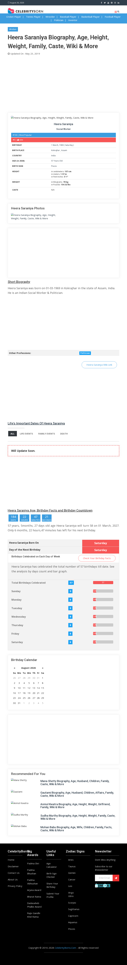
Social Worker (63, 129)
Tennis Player (33, 16)
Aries (71, 859)
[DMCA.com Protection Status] (102, 885)
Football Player (113, 16)
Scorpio (72, 902)
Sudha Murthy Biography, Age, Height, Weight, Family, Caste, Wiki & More (77, 817)
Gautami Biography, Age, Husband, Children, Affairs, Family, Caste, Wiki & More (77, 794)
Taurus (72, 866)
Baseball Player (68, 16)
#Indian (12, 29)
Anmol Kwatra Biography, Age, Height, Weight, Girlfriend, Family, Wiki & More (75, 806)
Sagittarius (73, 909)
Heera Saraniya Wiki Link (99, 364)
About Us (13, 879)
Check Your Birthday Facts (97, 558)
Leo (70, 885)
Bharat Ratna (34, 896)
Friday (15, 633)
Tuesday (16, 608)
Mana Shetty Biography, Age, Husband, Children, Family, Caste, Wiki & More (74, 782)
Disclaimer (13, 866)
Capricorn (73, 915)
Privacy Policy (15, 885)
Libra (70, 896)
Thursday (17, 625)
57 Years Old (57, 160)
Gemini (71, 872)
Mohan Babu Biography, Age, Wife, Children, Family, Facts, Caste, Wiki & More (76, 829)
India (53, 155)
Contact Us (14, 872)
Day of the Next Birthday (24, 549)
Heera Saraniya (63, 124)
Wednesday (18, 616)
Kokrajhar (55, 150)
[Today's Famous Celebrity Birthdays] (25, 11)
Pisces (54, 166)
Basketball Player (90, 16)
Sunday (15, 591)
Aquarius (72, 922)
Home (11, 859)
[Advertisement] (63, 83)
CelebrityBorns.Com (65, 947)
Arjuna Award (34, 890)
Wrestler (50, 16)
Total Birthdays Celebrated (28, 582)
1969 (61, 145)
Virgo (71, 892)
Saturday (69, 145)
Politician (58, 20)
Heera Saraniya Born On (24, 542)
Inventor (72, 20)
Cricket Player (13, 16)
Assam (64, 150)
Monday (16, 599)
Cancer (71, 879)
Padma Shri (33, 863)
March (55, 145)
